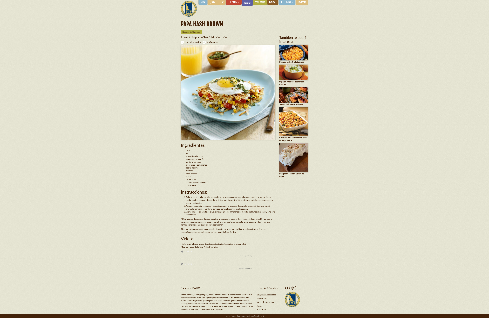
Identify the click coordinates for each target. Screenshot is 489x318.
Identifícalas (234, 2)
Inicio (203, 2)
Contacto (302, 2)
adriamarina (213, 42)
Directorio (262, 298)
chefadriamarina (193, 42)
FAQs (259, 305)
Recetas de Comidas (191, 32)
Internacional (287, 2)
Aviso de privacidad (265, 302)
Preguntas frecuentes (266, 294)
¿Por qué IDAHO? (217, 2)
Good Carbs (260, 2)
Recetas (247, 3)
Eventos (272, 2)
